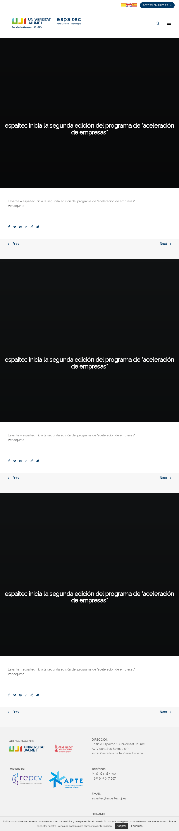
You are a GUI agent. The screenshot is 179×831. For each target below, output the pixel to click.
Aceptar (121, 826)
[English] (129, 4)
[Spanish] (135, 4)
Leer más (137, 826)
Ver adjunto (16, 206)
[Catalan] (123, 4)
